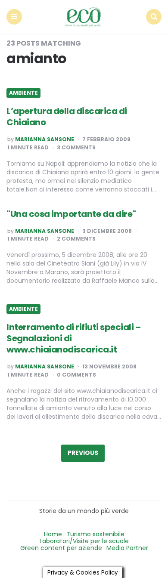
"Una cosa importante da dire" (71, 214)
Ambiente (23, 93)
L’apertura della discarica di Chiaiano (66, 116)
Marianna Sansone (44, 139)
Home (53, 534)
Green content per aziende (61, 548)
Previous (83, 452)
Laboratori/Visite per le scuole (84, 541)
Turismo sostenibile (95, 534)
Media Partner (127, 548)
